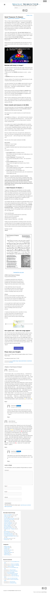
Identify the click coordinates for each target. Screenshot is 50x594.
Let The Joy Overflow (14, 571)
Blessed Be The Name (8, 527)
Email (6, 491)
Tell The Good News (7, 526)
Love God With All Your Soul (9, 518)
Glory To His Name (7, 524)
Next (31, 15)
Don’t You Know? (7, 532)
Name (6, 486)
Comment (7, 470)
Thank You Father (7, 515)
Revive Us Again (7, 525)
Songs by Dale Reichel (8, 552)
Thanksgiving (6, 553)
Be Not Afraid (6, 531)
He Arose (5, 539)
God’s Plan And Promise (8, 534)
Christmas (6, 548)
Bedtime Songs (7, 546)
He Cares (5, 517)
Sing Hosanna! (6, 520)
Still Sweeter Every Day (8, 533)
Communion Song (7, 521)
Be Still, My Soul (7, 538)
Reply (6, 401)
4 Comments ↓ (23, 18)
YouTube (26, 10)
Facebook (24, 10)
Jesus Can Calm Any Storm (9, 519)
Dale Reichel (17, 18)
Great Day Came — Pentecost (9, 528)
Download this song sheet (18, 272)
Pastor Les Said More (8, 514)
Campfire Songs (7, 547)
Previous (28, 15)
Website (6, 497)
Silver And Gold (12, 569)
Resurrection (6, 551)
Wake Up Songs (7, 554)
